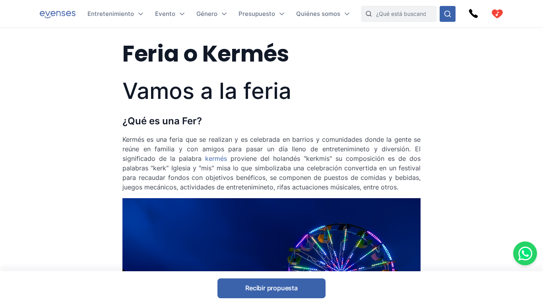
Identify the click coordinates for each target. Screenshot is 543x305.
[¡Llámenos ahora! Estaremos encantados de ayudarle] (473, 14)
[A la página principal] (58, 13)
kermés (216, 158)
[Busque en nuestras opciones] (448, 14)
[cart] (497, 14)
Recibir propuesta (271, 288)
